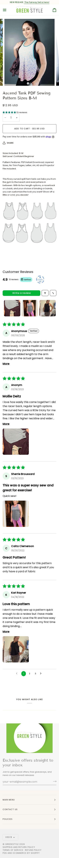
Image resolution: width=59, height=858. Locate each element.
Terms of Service (13, 850)
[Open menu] (7, 10)
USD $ (8, 837)
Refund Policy (33, 850)
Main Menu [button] (9, 799)
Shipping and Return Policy (19, 847)
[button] (9, 112)
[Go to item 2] (30, 308)
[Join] (53, 781)
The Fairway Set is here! (36, 2)
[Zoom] (10, 79)
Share (10, 142)
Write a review (21, 293)
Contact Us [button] (10, 809)
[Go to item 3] (47, 308)
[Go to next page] (41, 673)
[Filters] (45, 293)
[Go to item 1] (12, 308)
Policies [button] (7, 819)
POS (5, 853)
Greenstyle (12, 844)
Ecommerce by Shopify (26, 853)
